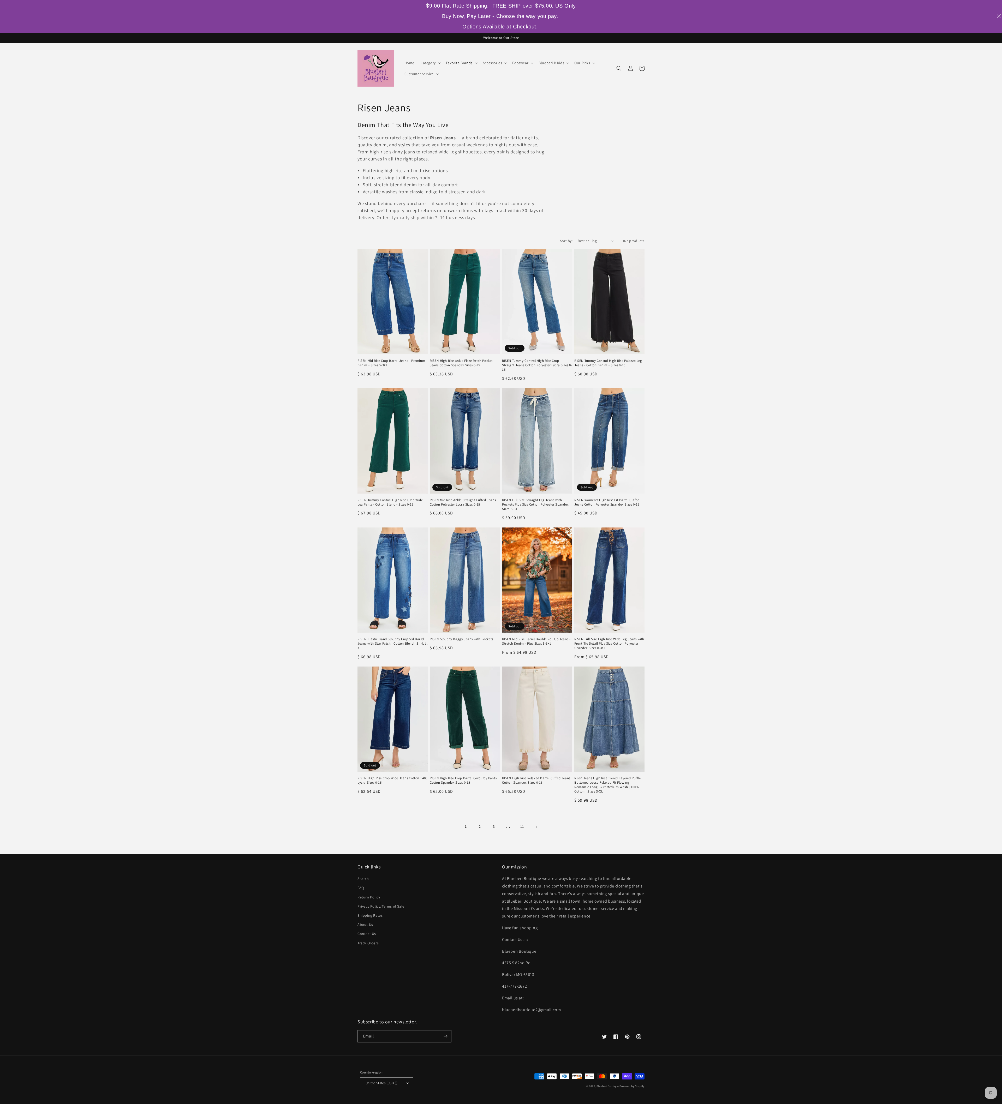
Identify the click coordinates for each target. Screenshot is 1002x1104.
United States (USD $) (381, 1083)
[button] (430, 62)
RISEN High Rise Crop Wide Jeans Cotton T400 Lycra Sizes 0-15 (392, 780)
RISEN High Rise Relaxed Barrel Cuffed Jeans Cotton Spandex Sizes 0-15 (536, 780)
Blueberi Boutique (608, 1086)
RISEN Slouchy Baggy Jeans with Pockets (461, 639)
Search (363, 878)
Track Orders (368, 943)
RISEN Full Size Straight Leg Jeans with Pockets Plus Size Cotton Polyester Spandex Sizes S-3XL (535, 504)
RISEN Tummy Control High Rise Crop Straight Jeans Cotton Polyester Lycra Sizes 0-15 (537, 365)
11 (522, 826)
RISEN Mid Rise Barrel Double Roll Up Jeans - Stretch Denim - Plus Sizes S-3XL (536, 641)
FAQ (360, 887)
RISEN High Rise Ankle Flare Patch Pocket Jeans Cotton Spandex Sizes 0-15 (461, 363)
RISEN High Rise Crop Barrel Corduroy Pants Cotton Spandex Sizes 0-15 (463, 780)
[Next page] (536, 826)
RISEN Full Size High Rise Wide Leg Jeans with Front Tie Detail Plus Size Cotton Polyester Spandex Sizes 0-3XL (609, 643)
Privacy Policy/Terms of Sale (380, 906)
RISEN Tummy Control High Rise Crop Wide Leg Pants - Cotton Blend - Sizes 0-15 (390, 502)
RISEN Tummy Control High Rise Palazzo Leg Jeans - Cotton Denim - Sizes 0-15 (608, 363)
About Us (365, 924)
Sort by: (566, 240)
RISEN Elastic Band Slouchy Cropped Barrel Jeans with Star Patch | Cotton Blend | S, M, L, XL (392, 643)
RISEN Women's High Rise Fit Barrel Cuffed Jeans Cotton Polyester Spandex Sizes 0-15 (607, 502)
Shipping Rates (370, 915)
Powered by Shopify (632, 1086)
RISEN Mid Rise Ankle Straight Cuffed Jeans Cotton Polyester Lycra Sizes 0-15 (463, 502)
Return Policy (368, 897)
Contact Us (366, 933)
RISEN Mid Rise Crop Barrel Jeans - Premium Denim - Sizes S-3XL (391, 363)
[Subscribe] (445, 1036)
